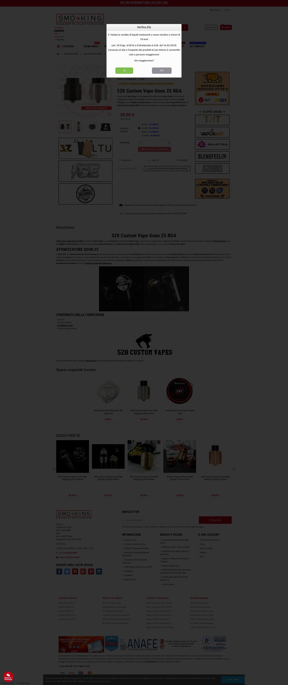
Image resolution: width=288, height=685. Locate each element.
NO (162, 70)
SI (124, 70)
